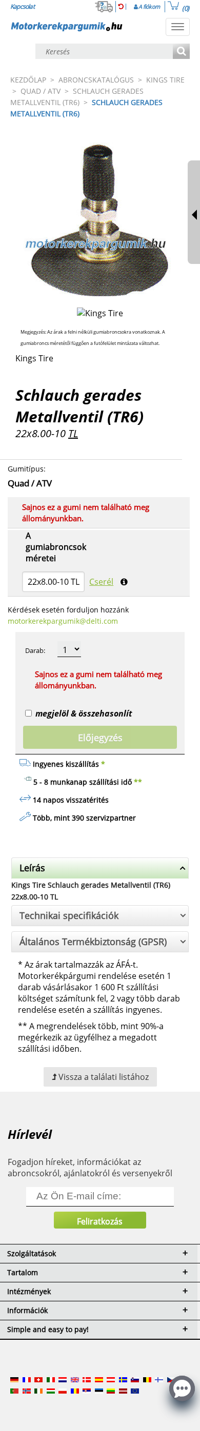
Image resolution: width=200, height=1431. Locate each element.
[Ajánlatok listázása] (181, 52)
